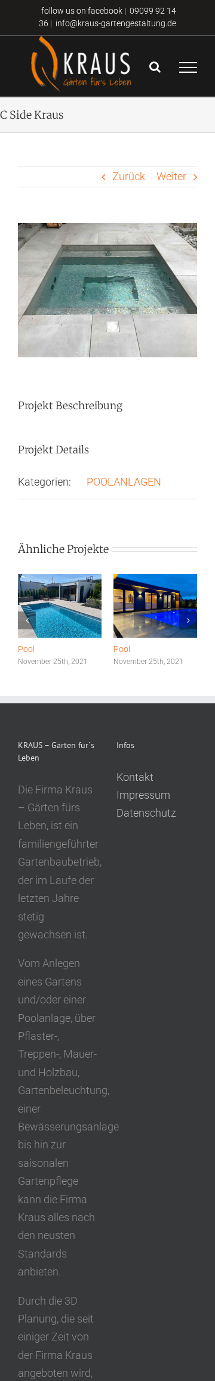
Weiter (171, 176)
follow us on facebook (80, 11)
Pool (26, 649)
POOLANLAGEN (124, 481)
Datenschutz (146, 813)
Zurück (128, 176)
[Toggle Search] (155, 67)
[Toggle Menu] (188, 67)
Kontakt (134, 777)
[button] (27, 620)
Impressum (143, 795)
